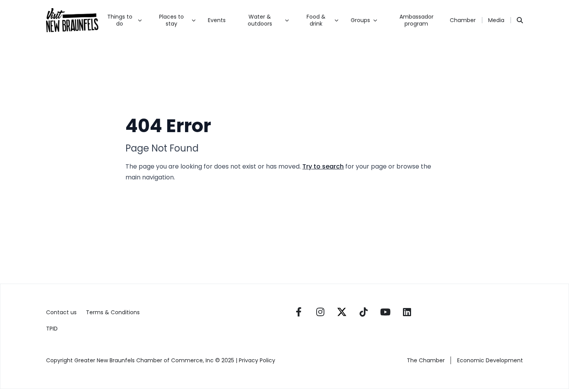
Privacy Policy (258, 360)
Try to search (323, 166)
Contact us (61, 312)
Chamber (463, 20)
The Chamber (426, 360)
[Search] (519, 20)
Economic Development (490, 360)
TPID (52, 328)
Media (496, 20)
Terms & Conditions (113, 312)
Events (217, 20)
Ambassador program (416, 20)
